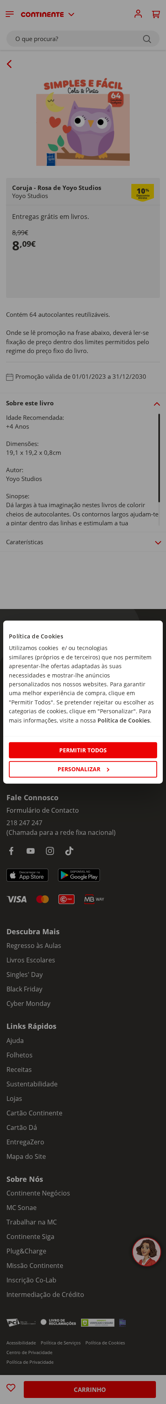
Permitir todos (83, 750)
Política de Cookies (124, 720)
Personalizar (79, 769)
